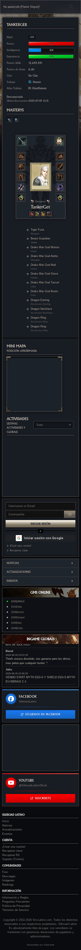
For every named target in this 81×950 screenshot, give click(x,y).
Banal (9, 651)
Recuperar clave (19, 550)
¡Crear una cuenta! (20, 545)
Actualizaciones (19, 571)
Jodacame (49, 945)
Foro (5, 872)
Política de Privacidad (16, 906)
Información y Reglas (15, 897)
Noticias (13, 563)
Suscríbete (43, 798)
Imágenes (8, 880)
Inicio (5, 821)
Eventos (12, 580)
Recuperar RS (11, 855)
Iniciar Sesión (41, 523)
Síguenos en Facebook (42, 714)
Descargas (9, 876)
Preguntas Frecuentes (16, 901)
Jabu (9, 669)
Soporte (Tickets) (13, 859)
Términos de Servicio (15, 910)
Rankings (8, 884)
